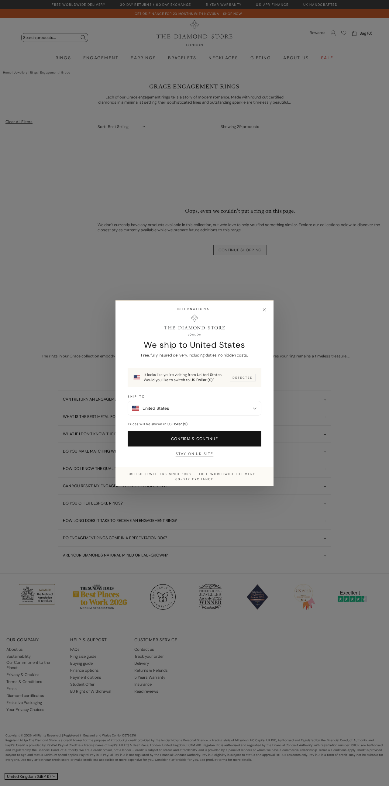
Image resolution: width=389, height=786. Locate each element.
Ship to (136, 396)
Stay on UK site (194, 453)
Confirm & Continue (194, 438)
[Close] (264, 310)
